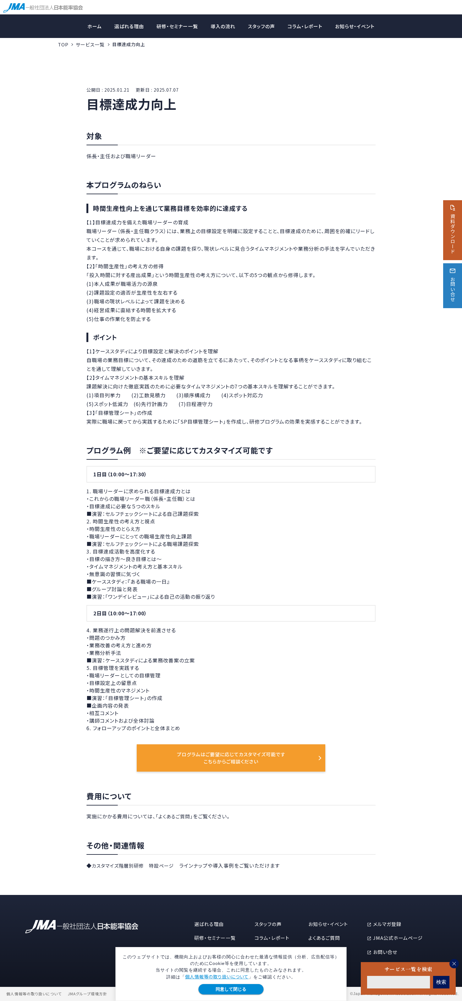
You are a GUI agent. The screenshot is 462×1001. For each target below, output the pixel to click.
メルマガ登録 (387, 924)
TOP (63, 44)
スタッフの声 (261, 26)
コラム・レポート (305, 26)
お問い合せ (385, 952)
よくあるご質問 (324, 937)
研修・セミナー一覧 (177, 26)
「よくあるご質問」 (174, 816)
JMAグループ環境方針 (87, 994)
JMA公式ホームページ (398, 937)
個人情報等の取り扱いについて (217, 976)
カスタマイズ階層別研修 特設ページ (133, 865)
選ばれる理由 (129, 26)
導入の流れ (223, 26)
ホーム (94, 26)
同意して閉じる (231, 989)
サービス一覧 (90, 44)
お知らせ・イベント (355, 26)
